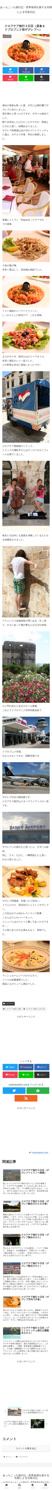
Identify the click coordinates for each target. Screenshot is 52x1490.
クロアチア (9, 1004)
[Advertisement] (26, 92)
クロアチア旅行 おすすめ (35, 1009)
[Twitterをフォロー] (14, 1090)
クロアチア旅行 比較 (13, 1009)
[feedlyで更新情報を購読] (37, 1090)
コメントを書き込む (26, 1448)
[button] (46, 730)
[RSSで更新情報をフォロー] (26, 1098)
